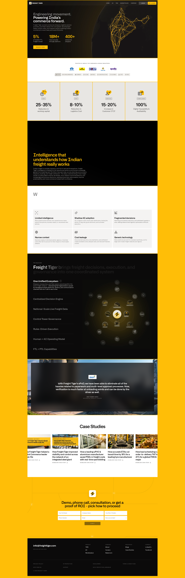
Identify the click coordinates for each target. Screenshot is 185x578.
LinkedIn (148, 547)
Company (133, 3)
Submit (92, 523)
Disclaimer (97, 563)
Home (108, 3)
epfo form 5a (37, 567)
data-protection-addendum (102, 567)
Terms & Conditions (129, 563)
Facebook (148, 550)
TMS (117, 3)
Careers (107, 550)
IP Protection (67, 563)
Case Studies (129, 550)
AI (112, 3)
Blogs (127, 547)
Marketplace (124, 3)
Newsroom (108, 553)
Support (65, 567)
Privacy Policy (38, 563)
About (107, 547)
